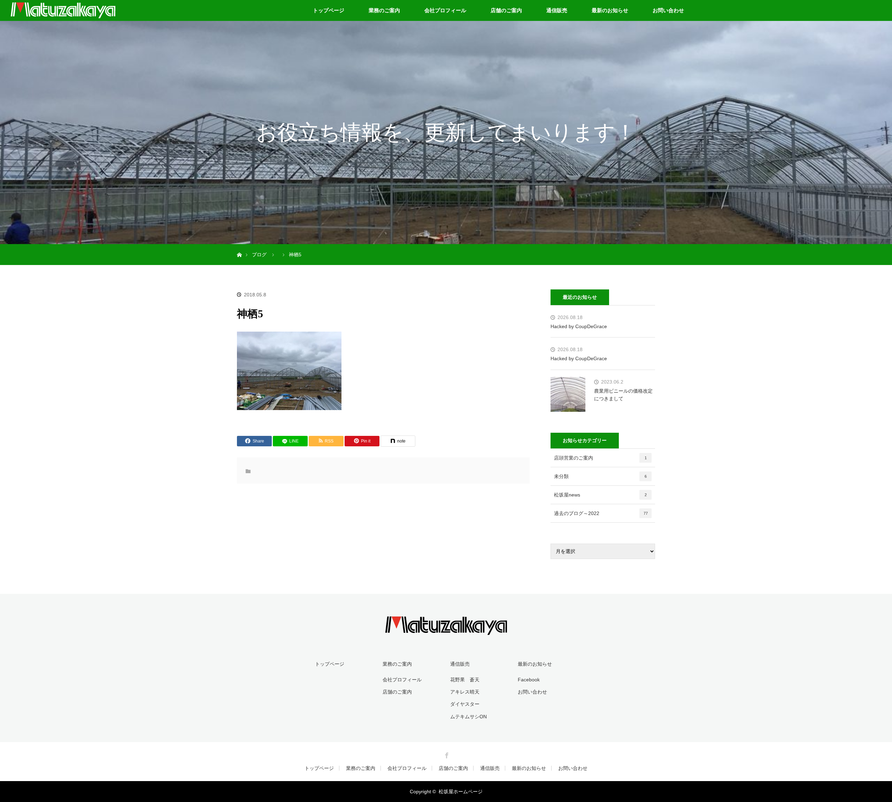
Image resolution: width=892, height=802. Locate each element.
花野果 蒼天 (464, 679)
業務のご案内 (384, 10)
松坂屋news (600, 495)
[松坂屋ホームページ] (446, 630)
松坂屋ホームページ (461, 791)
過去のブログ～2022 (601, 513)
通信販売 (556, 10)
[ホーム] (239, 246)
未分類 (600, 476)
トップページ (328, 10)
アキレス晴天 (464, 692)
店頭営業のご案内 (600, 458)
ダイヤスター (464, 704)
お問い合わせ (668, 10)
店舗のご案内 (506, 10)
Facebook (529, 679)
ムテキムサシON (468, 716)
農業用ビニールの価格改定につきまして (623, 394)
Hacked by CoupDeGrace (579, 326)
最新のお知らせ (610, 10)
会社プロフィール (445, 10)
